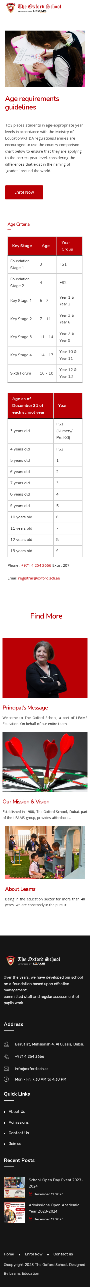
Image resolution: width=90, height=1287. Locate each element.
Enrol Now (33, 1254)
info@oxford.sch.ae (31, 1069)
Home (9, 1254)
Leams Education (24, 1273)
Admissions (19, 1122)
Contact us (63, 1254)
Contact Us (19, 1133)
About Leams (20, 889)
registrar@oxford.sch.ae (39, 577)
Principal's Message (25, 708)
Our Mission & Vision (26, 801)
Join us (15, 1143)
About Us (17, 1111)
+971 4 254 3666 (36, 565)
